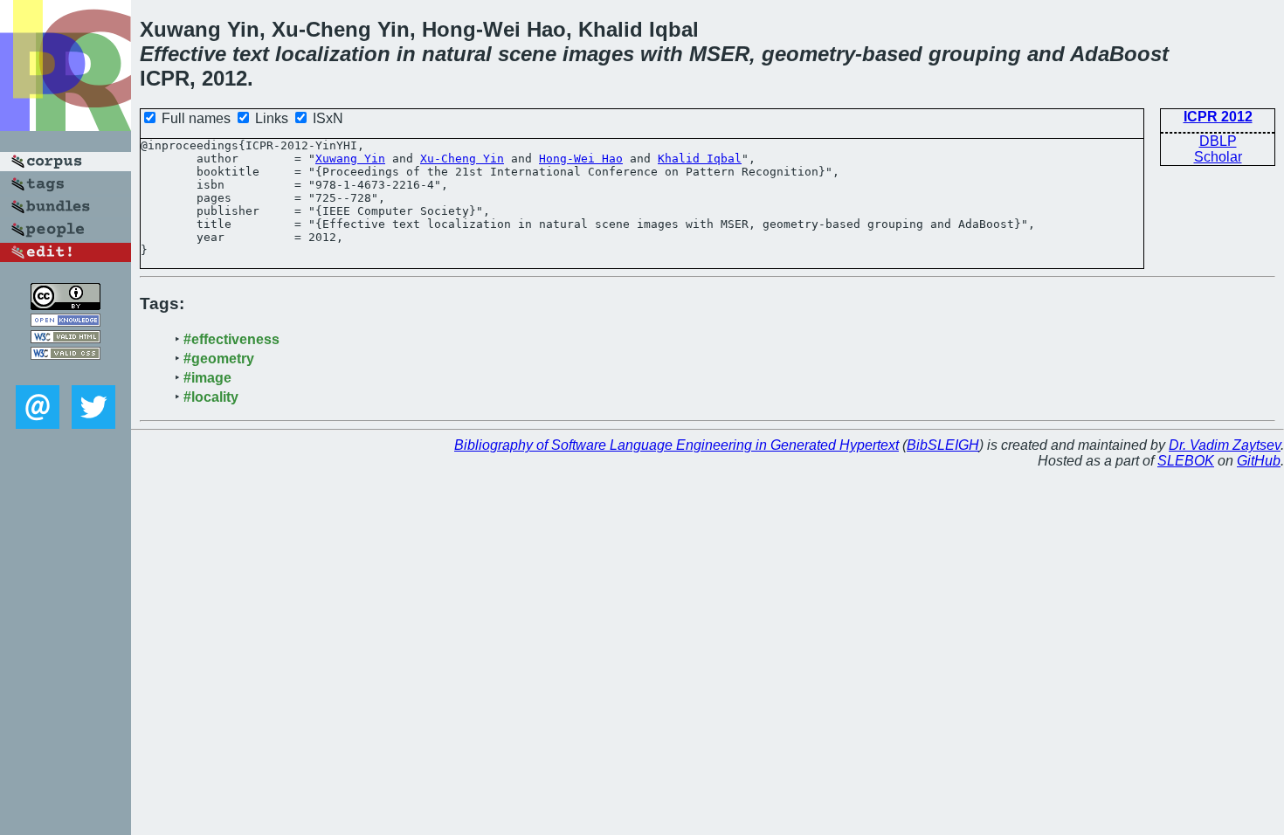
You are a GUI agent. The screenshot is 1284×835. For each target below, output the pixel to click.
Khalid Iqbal (700, 158)
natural (457, 54)
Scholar (1218, 156)
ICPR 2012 (1218, 116)
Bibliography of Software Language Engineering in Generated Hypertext (676, 445)
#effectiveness (231, 339)
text (250, 54)
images (598, 54)
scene (527, 54)
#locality (210, 397)
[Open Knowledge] (65, 321)
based (892, 54)
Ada (1089, 54)
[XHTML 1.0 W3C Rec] (65, 338)
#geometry (218, 358)
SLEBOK (1185, 460)
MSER (719, 54)
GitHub (1259, 460)
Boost (1139, 54)
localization (332, 54)
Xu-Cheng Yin (462, 158)
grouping (974, 54)
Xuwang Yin (350, 158)
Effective (183, 54)
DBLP (1218, 141)
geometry (808, 54)
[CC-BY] (65, 305)
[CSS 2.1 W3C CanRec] (65, 372)
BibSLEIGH (943, 445)
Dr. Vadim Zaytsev (1225, 445)
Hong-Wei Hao (581, 158)
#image (207, 377)
